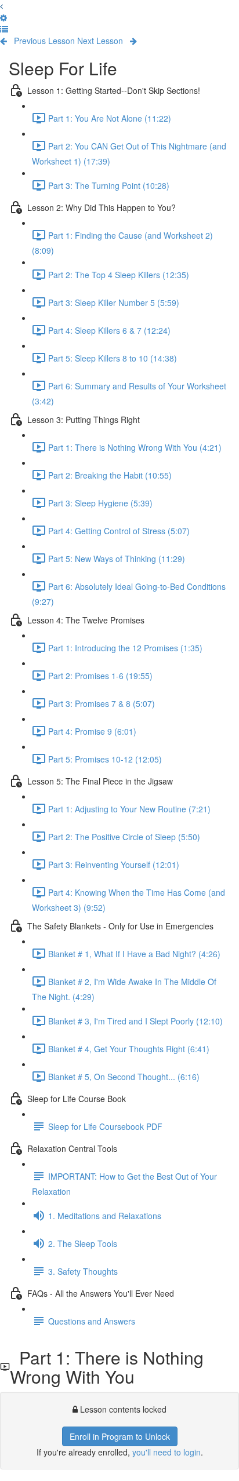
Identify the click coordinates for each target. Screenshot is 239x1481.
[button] (4, 29)
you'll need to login (166, 1452)
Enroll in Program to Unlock (120, 1436)
